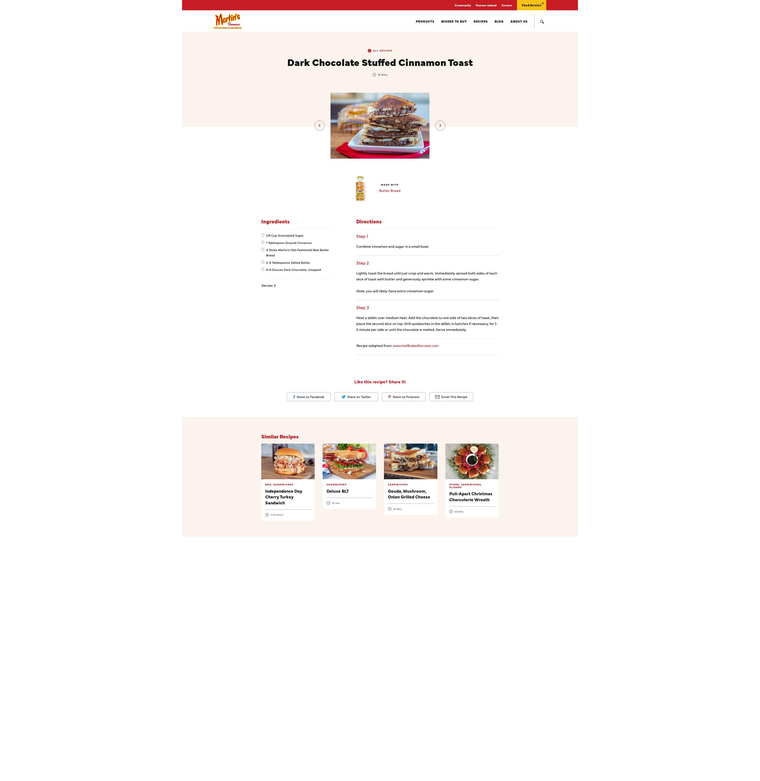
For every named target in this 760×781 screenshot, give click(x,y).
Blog (499, 21)
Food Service (531, 5)
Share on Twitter (359, 396)
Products (425, 21)
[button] (320, 125)
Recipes (481, 21)
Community (463, 5)
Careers (507, 5)
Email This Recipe (454, 396)
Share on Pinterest (405, 396)
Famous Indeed (486, 5)
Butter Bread (389, 190)
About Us (519, 21)
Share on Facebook (310, 396)
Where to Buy (454, 21)
